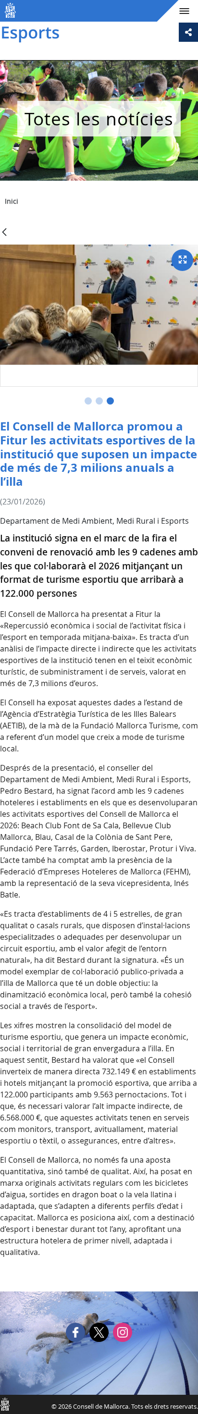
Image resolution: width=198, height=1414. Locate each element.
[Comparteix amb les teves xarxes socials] (188, 32)
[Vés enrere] (4, 232)
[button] (88, 401)
